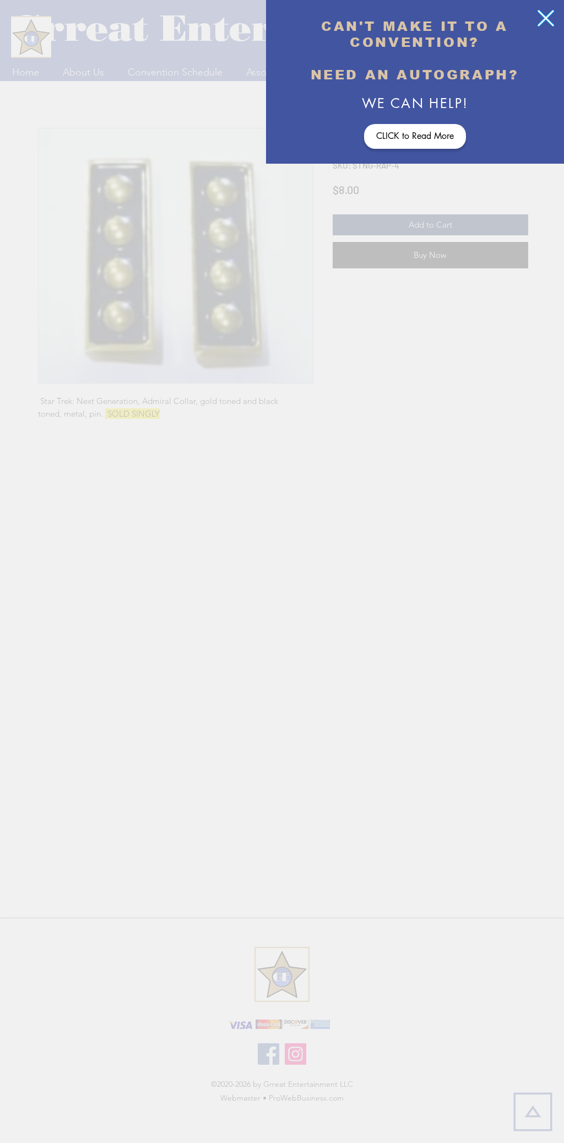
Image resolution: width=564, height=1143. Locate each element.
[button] (546, 18)
